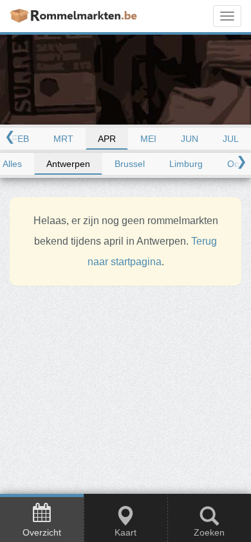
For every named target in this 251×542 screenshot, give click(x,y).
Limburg (186, 164)
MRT (63, 139)
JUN (189, 139)
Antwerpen (68, 164)
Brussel (130, 164)
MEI (148, 139)
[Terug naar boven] (233, 481)
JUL (231, 139)
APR (107, 139)
